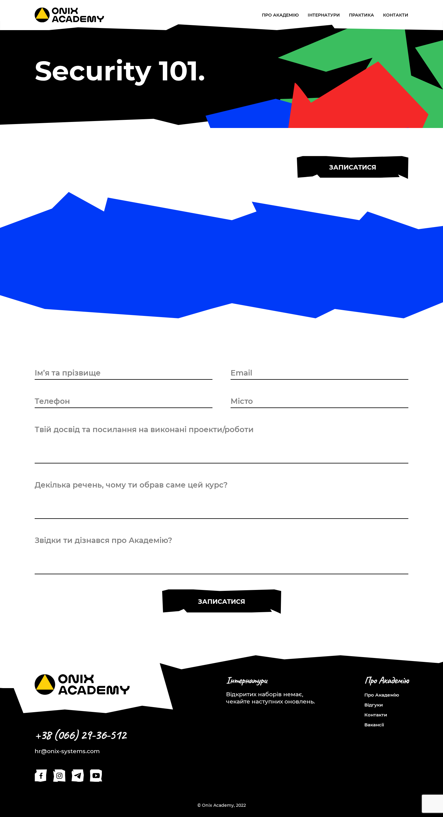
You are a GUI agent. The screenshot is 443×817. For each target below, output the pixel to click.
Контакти (395, 15)
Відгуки (373, 705)
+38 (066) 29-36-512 (80, 735)
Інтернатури (324, 15)
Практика (361, 15)
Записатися (352, 167)
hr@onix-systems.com (67, 751)
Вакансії (374, 725)
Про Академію (280, 15)
